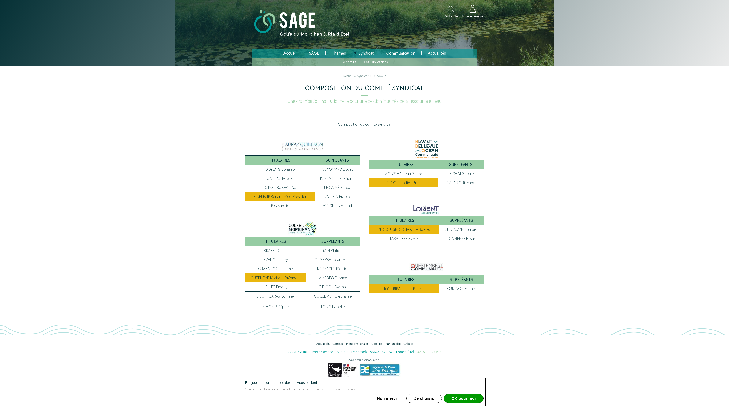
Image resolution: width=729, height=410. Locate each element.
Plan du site (393, 344)
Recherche (451, 16)
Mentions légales (357, 344)
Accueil (348, 76)
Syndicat (363, 76)
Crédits (408, 344)
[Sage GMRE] (301, 34)
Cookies (376, 344)
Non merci (387, 398)
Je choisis (424, 398)
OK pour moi (463, 398)
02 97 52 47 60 (429, 352)
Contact (337, 344)
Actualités (323, 344)
